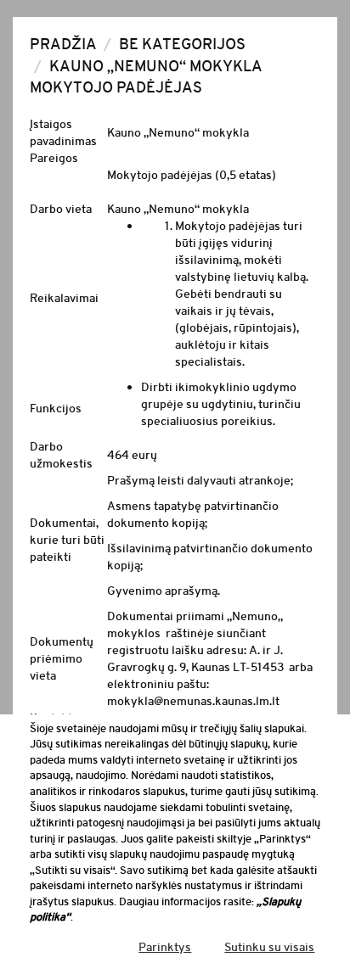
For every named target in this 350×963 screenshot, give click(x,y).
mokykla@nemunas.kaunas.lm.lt (193, 700)
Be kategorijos (182, 44)
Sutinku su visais (269, 947)
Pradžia (63, 44)
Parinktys (164, 947)
